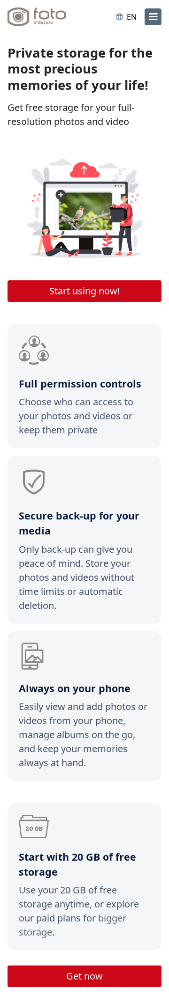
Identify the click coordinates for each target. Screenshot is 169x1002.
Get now (84, 976)
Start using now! (84, 291)
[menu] (153, 16)
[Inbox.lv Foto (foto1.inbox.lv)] (46, 16)
